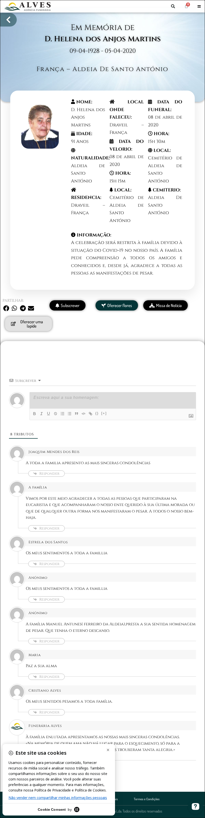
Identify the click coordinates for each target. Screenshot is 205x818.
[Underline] (48, 414)
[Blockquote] (76, 414)
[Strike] (55, 414)
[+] (104, 413)
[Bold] (34, 414)
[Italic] (41, 414)
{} (97, 413)
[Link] (90, 414)
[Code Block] (83, 414)
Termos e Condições (147, 799)
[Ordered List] (62, 414)
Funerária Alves (45, 725)
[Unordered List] (69, 414)
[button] (173, 6)
